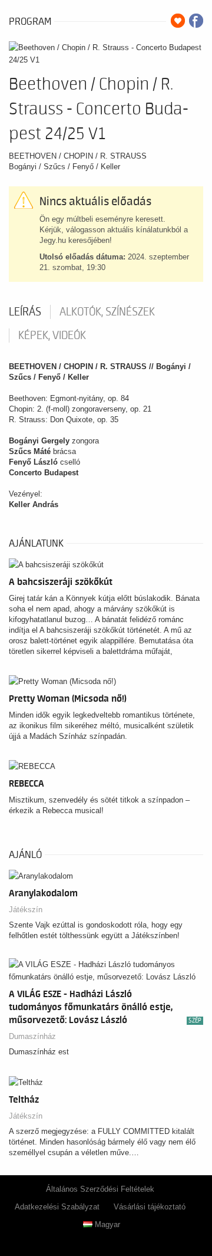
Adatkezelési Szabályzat (57, 1206)
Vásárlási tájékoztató (150, 1206)
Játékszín (25, 909)
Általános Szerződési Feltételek (100, 1189)
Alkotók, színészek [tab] (107, 311)
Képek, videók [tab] (52, 335)
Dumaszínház (32, 1036)
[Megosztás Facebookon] (196, 21)
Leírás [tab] (25, 311)
